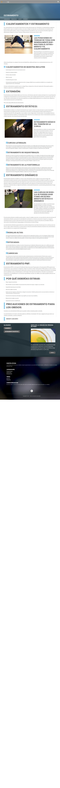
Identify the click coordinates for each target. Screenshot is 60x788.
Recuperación (9, 372)
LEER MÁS (52, 351)
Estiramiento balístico (12, 330)
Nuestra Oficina (11, 362)
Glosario (8, 377)
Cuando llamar (9, 370)
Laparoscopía (11, 368)
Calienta (7, 327)
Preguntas (9, 378)
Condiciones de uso (12, 381)
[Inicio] (1, 1)
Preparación (9, 371)
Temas (8, 375)
